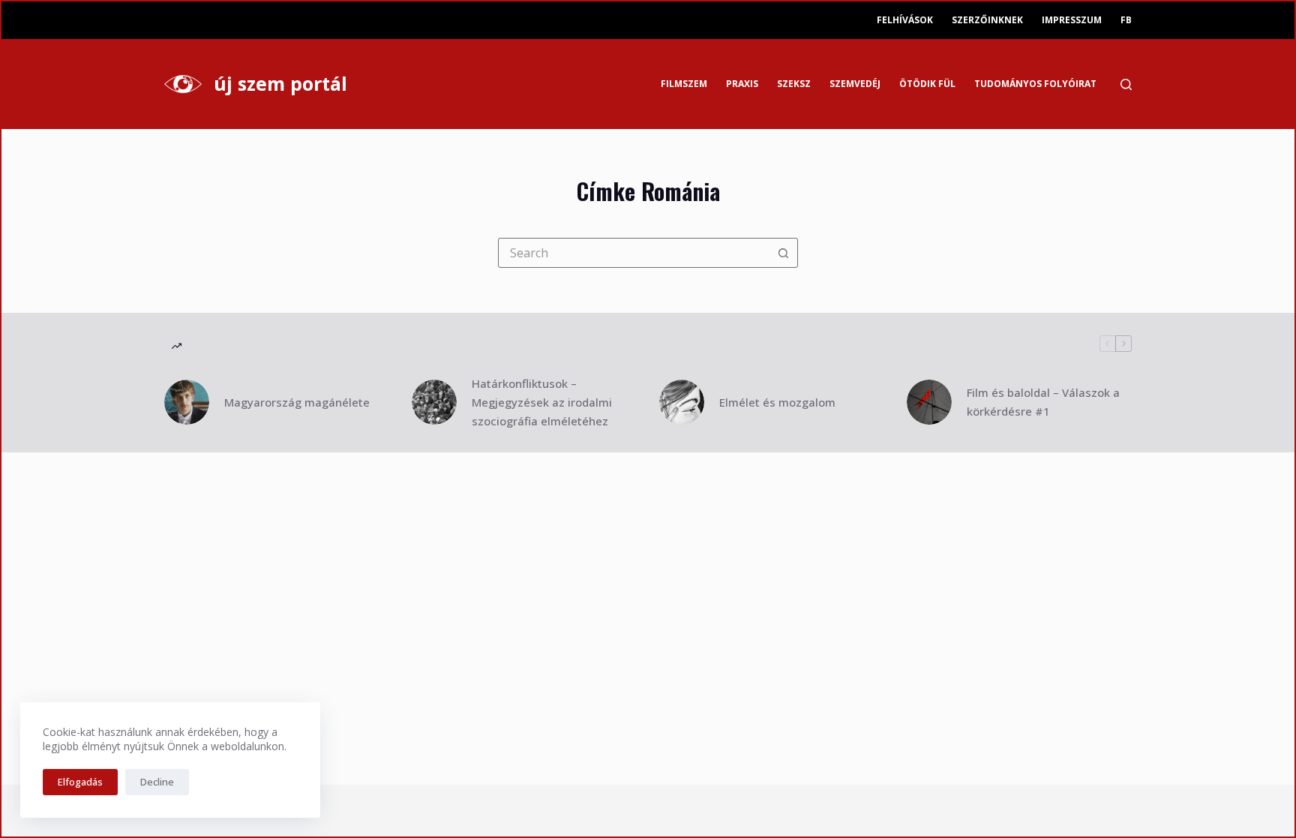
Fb (1126, 20)
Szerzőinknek (987, 20)
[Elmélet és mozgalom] (681, 402)
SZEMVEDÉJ (855, 83)
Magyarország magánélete (297, 402)
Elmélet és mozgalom (777, 402)
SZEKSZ (794, 83)
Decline (157, 781)
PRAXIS (742, 83)
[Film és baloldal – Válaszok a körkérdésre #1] (929, 402)
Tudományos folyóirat (1035, 83)
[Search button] (783, 253)
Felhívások (905, 20)
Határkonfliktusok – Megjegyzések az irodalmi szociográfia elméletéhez (542, 402)
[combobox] (634, 253)
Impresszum (1072, 20)
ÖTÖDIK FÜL (927, 83)
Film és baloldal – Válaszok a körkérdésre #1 (1043, 402)
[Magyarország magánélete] (186, 402)
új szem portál (280, 83)
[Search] (1126, 84)
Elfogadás (80, 781)
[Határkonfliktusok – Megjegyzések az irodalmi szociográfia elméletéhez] (434, 402)
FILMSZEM (684, 83)
